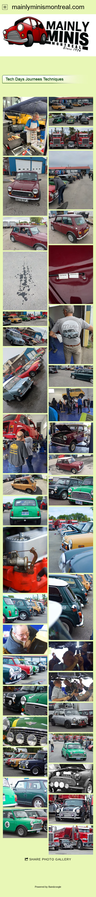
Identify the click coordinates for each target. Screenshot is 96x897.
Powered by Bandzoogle (48, 886)
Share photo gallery (50, 859)
